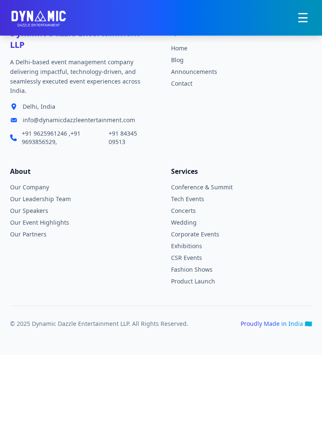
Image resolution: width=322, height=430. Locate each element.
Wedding (184, 222)
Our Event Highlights (39, 222)
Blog (177, 60)
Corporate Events (195, 234)
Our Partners (28, 234)
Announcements (194, 72)
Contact (181, 83)
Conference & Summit (202, 187)
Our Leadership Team (40, 199)
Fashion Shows (192, 269)
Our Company (29, 187)
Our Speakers (29, 211)
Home (179, 48)
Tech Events (187, 199)
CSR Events (186, 258)
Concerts (183, 211)
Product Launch (193, 281)
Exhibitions (186, 246)
